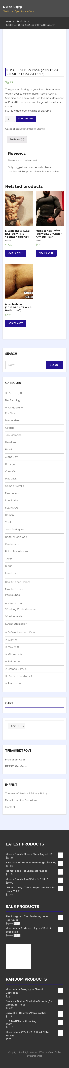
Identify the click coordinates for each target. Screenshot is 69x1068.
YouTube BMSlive (37, 1061)
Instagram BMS (24, 1061)
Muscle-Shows (36, 128)
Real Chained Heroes (17, 582)
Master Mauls (13, 420)
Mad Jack (11, 478)
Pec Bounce (12, 594)
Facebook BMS (44, 1061)
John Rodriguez (14, 529)
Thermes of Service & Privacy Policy (26, 793)
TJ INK (8, 558)
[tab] (17, 139)
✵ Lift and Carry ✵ (16, 668)
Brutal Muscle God (16, 536)
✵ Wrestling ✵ (13, 603)
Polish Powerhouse (16, 551)
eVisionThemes (34, 1056)
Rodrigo (10, 464)
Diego (8, 565)
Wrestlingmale (13, 616)
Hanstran (10, 442)
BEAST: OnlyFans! (16, 766)
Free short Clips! (15, 759)
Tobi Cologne (13, 435)
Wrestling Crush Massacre (20, 609)
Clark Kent (11, 471)
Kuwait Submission (16, 623)
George (9, 427)
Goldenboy (12, 544)
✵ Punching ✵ (13, 393)
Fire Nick (10, 413)
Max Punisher (13, 493)
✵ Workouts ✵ (13, 654)
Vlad (8, 522)
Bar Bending (12, 400)
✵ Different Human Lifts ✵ (20, 632)
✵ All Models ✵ (14, 407)
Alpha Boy (11, 456)
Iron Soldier (12, 500)
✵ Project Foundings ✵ (18, 676)
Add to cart (25, 118)
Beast (22, 128)
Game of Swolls (14, 485)
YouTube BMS (31, 1061)
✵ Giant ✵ (11, 639)
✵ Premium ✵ (13, 683)
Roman (9, 515)
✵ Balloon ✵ (12, 661)
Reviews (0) (17, 139)
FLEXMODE (11, 507)
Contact (10, 807)
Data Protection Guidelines (21, 800)
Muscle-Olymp (12, 7)
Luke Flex (10, 573)
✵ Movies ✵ (12, 647)
